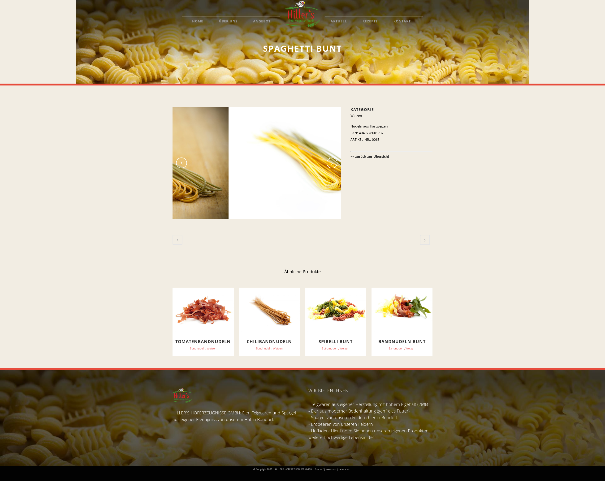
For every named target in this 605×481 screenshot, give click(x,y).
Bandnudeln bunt (402, 341)
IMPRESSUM (331, 469)
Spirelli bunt (336, 341)
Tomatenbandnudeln (203, 341)
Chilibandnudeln (269, 341)
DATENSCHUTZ (345, 469)
